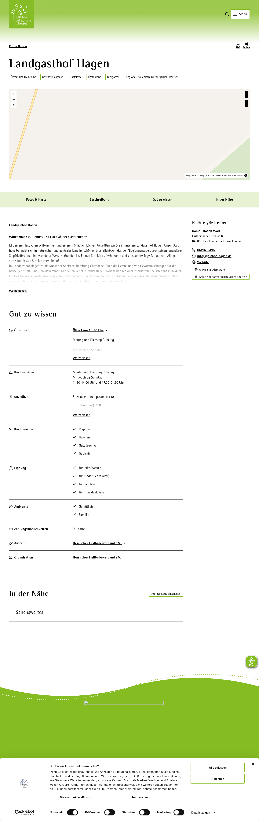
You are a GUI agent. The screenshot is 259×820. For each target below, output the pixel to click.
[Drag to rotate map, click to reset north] (13, 105)
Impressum (140, 797)
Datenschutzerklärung (75, 797)
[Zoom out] (13, 99)
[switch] (109, 812)
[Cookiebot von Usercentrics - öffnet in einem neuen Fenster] (24, 812)
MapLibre (191, 175)
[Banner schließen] (253, 764)
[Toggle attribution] (245, 175)
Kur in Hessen (18, 46)
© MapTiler (203, 175)
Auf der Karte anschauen (166, 593)
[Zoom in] (13, 94)
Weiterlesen (18, 291)
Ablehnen (217, 778)
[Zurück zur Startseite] (21, 14)
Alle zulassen (218, 767)
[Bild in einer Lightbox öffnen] (124, 726)
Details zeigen (200, 812)
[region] (129, 134)
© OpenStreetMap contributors (226, 175)
